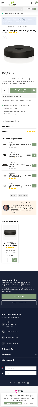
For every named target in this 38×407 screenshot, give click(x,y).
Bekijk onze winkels (19, 303)
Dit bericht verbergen (13, 403)
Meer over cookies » (28, 403)
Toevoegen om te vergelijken (10, 100)
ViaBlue (4, 32)
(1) (18, 32)
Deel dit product (25, 100)
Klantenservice (19, 296)
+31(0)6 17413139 (12, 332)
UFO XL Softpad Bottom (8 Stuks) (18, 27)
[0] (35, 3)
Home (3, 27)
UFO (13, 195)
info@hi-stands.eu (12, 343)
